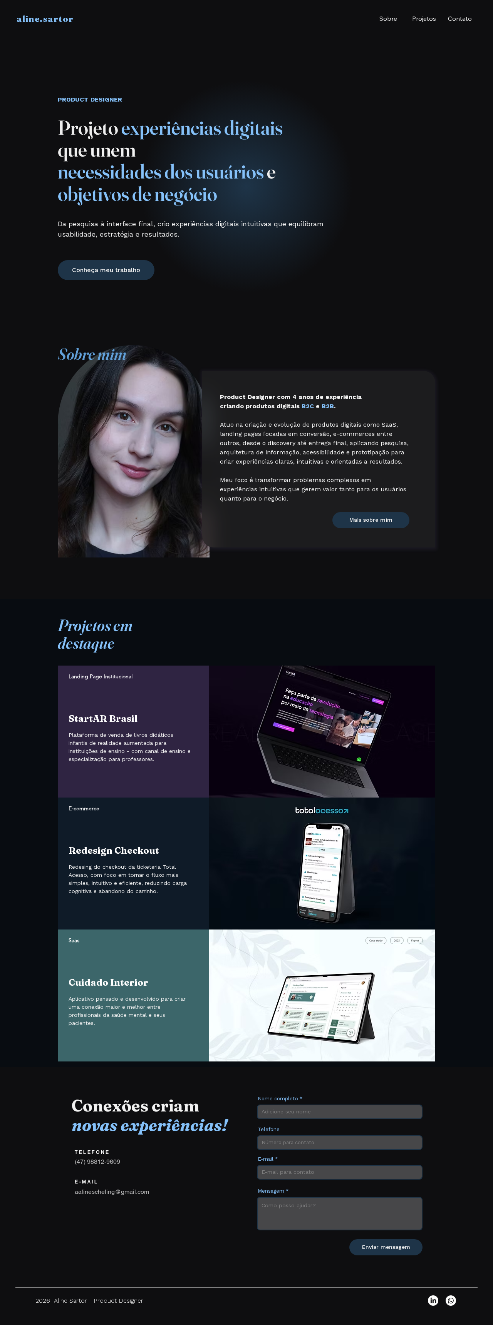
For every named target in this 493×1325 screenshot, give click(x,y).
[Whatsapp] (451, 1300)
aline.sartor (45, 18)
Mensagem (272, 1190)
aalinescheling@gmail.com (112, 1191)
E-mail (265, 1158)
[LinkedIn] (433, 1300)
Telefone (269, 1129)
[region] (246, 732)
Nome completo (278, 1098)
